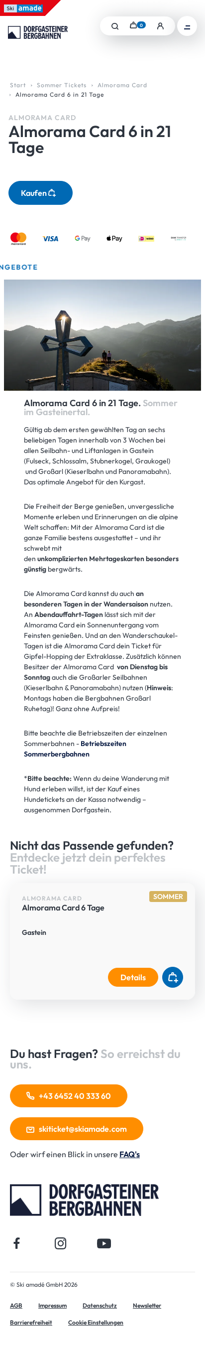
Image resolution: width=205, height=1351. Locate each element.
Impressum (52, 1305)
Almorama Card (122, 85)
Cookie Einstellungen (95, 1322)
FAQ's (129, 1154)
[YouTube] (104, 1243)
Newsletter (147, 1305)
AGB (16, 1305)
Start (18, 85)
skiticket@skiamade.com (83, 1129)
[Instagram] (60, 1243)
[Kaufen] (172, 977)
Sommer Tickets (62, 85)
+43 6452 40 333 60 (75, 1096)
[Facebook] (17, 1243)
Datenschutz (100, 1305)
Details (133, 977)
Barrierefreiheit (31, 1322)
